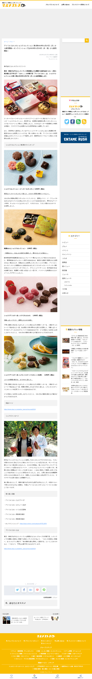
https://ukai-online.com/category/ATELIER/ (33, 523)
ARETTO (67, 282)
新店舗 (64, 270)
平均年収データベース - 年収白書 (48, 666)
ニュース (65, 274)
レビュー (65, 242)
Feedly (78, 124)
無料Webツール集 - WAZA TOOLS (72, 666)
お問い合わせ (65, 4)
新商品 (64, 262)
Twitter (66, 124)
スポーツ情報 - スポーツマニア (72, 653)
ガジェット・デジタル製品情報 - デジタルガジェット (32, 659)
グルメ (55, 597)
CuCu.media (68, 285)
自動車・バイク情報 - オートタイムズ (69, 656)
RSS (84, 124)
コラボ (64, 258)
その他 (64, 289)
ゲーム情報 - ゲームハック (73, 651)
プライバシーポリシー (32, 641)
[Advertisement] (46, 22)
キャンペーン (66, 254)
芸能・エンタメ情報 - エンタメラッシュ (49, 651)
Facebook (72, 124)
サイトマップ (47, 643)
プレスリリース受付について (80, 4)
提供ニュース (66, 278)
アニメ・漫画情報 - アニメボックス (23, 651)
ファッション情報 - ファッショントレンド (24, 653)
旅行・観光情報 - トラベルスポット (43, 656)
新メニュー (66, 266)
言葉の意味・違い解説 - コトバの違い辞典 (46, 669)
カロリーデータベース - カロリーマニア (22, 666)
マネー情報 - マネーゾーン (21, 656)
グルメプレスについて (52, 4)
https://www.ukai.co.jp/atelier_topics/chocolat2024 (20, 409)
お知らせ (65, 293)
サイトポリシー (47, 641)
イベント (65, 250)
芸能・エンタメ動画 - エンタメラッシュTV (65, 659)
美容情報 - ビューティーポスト (50, 653)
